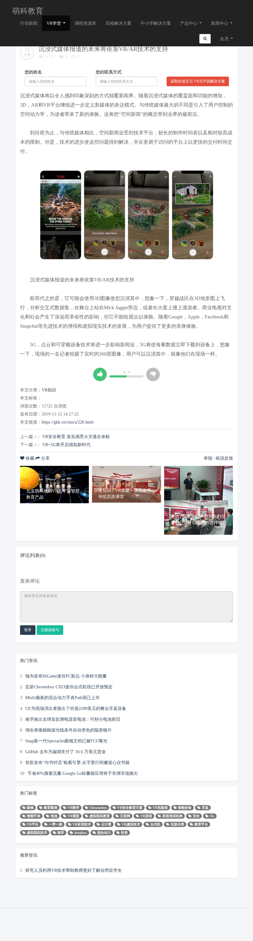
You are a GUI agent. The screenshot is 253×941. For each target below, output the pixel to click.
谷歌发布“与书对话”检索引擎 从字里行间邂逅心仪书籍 (77, 762)
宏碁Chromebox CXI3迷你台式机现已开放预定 (69, 687)
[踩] (153, 374)
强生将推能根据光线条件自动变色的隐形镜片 (68, 730)
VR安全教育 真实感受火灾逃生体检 (76, 436)
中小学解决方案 (156, 23)
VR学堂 (54, 23)
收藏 (29, 458)
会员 (224, 38)
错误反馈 (224, 458)
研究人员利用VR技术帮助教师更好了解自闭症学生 (73, 870)
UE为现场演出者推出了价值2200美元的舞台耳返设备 (75, 708)
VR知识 (49, 390)
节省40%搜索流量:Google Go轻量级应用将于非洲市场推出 (82, 773)
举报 (208, 458)
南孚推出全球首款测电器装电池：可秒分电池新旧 (72, 719)
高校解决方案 (118, 23)
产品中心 (189, 23)
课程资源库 (85, 23)
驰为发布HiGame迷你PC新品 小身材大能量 (66, 676)
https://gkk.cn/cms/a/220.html (67, 422)
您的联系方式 (109, 72)
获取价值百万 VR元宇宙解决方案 (198, 81)
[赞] (100, 374)
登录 (27, 630)
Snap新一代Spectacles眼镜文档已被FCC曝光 (66, 741)
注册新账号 (50, 630)
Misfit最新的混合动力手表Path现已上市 (62, 697)
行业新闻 (28, 23)
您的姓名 (33, 72)
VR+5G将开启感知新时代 (66, 444)
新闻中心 (220, 23)
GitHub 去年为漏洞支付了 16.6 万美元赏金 (65, 751)
